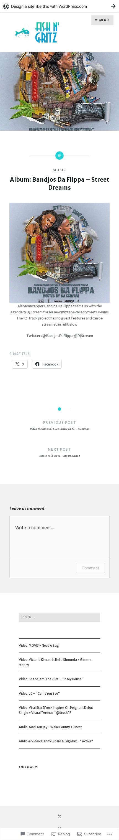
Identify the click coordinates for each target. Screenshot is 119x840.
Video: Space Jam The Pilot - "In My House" (51, 679)
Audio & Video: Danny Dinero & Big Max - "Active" (56, 741)
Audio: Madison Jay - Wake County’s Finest (50, 727)
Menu (104, 20)
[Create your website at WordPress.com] (59, 6)
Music (59, 170)
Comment (90, 567)
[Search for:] (59, 617)
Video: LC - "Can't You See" (39, 694)
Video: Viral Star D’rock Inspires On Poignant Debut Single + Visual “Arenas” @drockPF (56, 710)
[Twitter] (59, 816)
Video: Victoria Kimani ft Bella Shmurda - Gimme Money (55, 662)
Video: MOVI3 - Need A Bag (39, 646)
